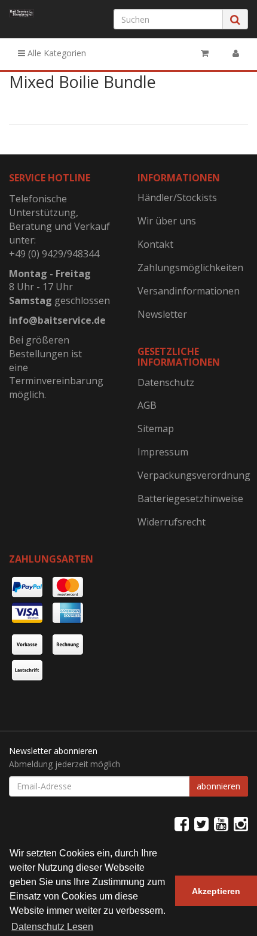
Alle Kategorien (55, 53)
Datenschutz (165, 382)
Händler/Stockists (177, 197)
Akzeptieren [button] (216, 891)
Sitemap (155, 428)
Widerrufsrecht (171, 521)
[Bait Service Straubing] (21, 13)
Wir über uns (166, 220)
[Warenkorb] (205, 53)
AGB (147, 405)
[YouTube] (221, 823)
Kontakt (155, 244)
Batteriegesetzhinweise (190, 498)
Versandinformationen (188, 290)
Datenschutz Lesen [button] (52, 927)
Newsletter (162, 314)
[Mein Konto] (236, 53)
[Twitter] (201, 823)
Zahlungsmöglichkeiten (190, 267)
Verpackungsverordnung (192, 475)
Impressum (162, 451)
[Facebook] (182, 823)
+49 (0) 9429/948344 (54, 253)
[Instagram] (241, 823)
